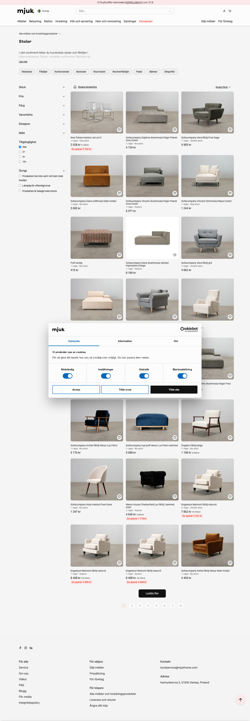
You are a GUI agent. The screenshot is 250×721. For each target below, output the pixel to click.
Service (23, 667)
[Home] (26, 11)
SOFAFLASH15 (133, 2)
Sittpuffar (169, 71)
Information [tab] (125, 341)
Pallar (139, 71)
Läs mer (23, 61)
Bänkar (153, 71)
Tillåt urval (125, 389)
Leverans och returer (103, 699)
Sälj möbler (97, 667)
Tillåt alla (174, 389)
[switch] (106, 376)
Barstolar (81, 71)
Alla (24, 146)
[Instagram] (25, 647)
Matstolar (27, 71)
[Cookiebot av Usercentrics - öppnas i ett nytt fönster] (183, 329)
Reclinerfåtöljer (121, 71)
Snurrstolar (99, 71)
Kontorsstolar (62, 71)
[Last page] (181, 605)
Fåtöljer (43, 71)
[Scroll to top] (240, 700)
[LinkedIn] (31, 647)
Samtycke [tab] (74, 341)
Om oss (23, 673)
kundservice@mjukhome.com (178, 667)
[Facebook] (20, 647)
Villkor (23, 679)
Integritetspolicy (29, 702)
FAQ (21, 685)
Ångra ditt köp (99, 705)
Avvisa (76, 389)
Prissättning (97, 673)
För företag (97, 679)
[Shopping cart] (229, 11)
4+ (23, 156)
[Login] (224, 11)
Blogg (22, 691)
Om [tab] (176, 341)
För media (25, 696)
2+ (23, 151)
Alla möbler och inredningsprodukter (38, 33)
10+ (24, 161)
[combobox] (125, 11)
